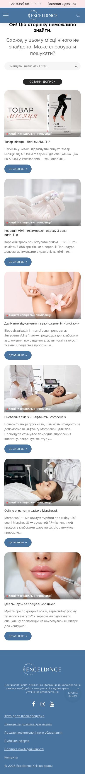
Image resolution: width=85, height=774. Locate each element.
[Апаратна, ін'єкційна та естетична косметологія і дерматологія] (42, 15)
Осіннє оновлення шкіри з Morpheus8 (31, 510)
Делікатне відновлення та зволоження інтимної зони (41, 323)
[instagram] (42, 704)
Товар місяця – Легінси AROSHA (27, 142)
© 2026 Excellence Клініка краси (28, 765)
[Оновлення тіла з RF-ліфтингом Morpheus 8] (42, 388)
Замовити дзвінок (62, 4)
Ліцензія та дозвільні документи (28, 724)
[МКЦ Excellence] (42, 669)
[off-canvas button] (5, 15)
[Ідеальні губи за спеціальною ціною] (42, 575)
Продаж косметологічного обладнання (33, 732)
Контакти (11, 757)
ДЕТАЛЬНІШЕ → (18, 168)
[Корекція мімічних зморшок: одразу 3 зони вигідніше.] (42, 202)
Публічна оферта (16, 741)
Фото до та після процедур (24, 716)
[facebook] (33, 704)
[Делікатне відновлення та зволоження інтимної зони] (42, 295)
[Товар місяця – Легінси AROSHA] (42, 113)
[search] (78, 15)
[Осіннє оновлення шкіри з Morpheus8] (42, 482)
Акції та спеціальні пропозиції (30, 134)
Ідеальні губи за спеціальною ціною (29, 604)
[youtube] (52, 704)
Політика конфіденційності (24, 749)
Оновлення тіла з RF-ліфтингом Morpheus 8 (35, 417)
